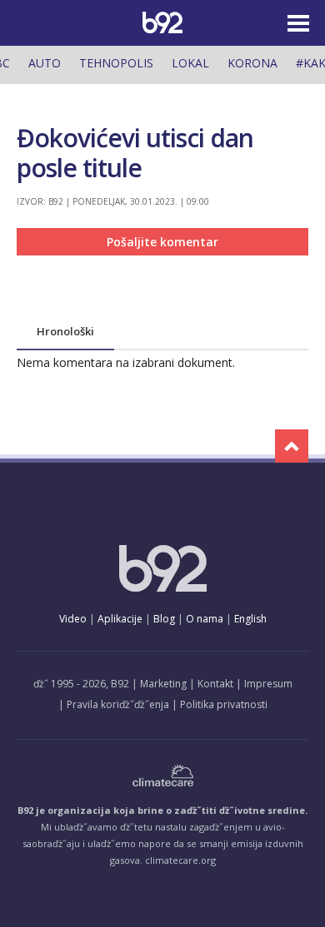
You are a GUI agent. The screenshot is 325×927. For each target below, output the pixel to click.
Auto (44, 63)
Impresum (268, 684)
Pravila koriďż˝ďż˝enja (118, 704)
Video (73, 619)
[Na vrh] (291, 446)
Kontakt (215, 684)
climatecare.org (180, 860)
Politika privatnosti (224, 704)
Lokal (190, 63)
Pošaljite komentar (162, 242)
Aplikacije (120, 619)
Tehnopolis (116, 63)
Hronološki (65, 331)
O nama (204, 619)
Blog (164, 619)
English (250, 619)
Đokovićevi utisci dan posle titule (135, 153)
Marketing (163, 684)
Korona (253, 63)
